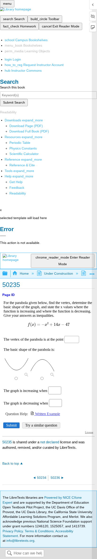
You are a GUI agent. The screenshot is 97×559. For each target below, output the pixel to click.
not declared (50, 442)
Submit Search (14, 102)
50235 (7, 442)
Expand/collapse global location (92, 272)
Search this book (12, 87)
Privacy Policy (13, 531)
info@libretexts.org (19, 540)
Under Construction (58, 273)
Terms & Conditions (39, 531)
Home (24, 273)
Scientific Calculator (24, 154)
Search (9, 553)
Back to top (10, 463)
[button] (16, 187)
